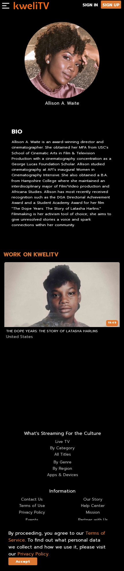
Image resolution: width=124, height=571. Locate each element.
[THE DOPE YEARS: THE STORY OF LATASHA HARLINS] (62, 294)
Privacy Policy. (33, 554)
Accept (23, 561)
